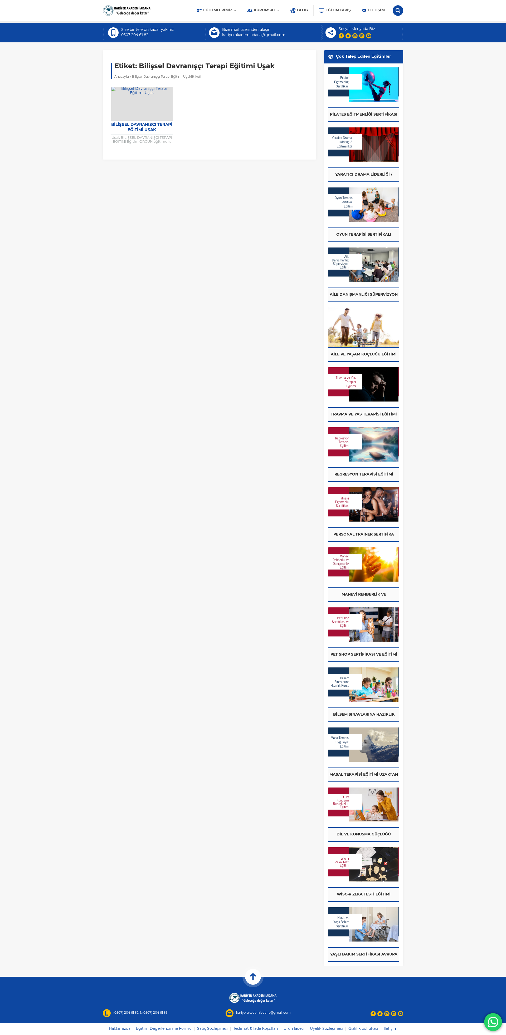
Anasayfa (121, 76)
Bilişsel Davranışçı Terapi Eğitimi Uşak (141, 127)
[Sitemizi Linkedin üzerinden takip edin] (361, 35)
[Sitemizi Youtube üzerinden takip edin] (368, 35)
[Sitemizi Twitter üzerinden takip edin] (348, 35)
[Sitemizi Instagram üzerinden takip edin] (355, 35)
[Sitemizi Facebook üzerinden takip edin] (341, 35)
